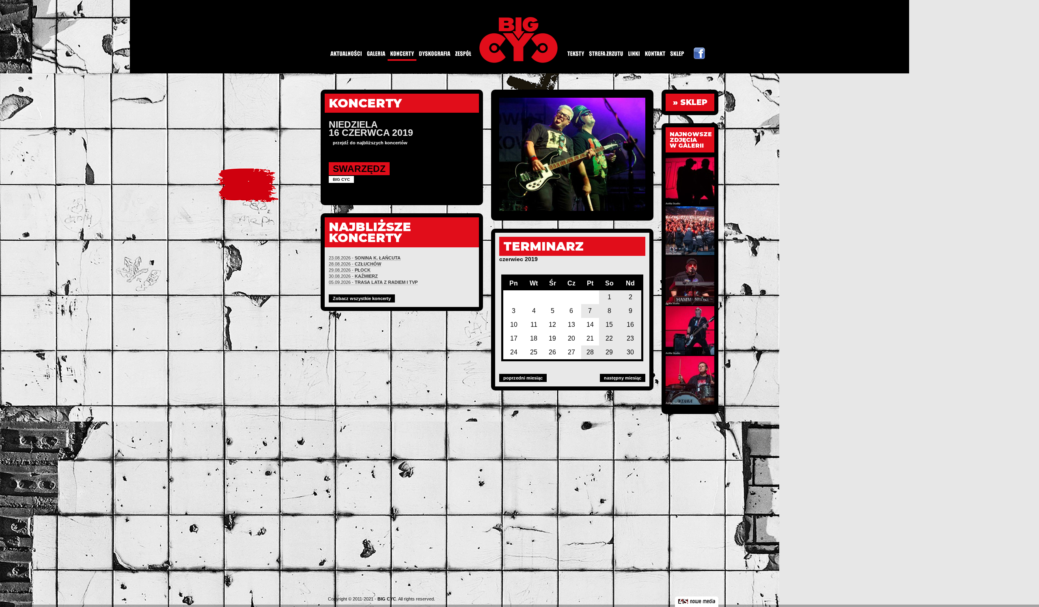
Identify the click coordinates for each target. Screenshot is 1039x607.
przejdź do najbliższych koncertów (370, 142)
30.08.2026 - (353, 276)
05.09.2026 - (373, 282)
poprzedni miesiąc (523, 377)
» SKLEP (690, 102)
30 (630, 352)
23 (630, 338)
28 (590, 352)
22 (609, 338)
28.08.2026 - (355, 264)
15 (609, 324)
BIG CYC (386, 598)
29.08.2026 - (350, 270)
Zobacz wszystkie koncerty (362, 298)
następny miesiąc (622, 377)
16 (630, 324)
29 (609, 352)
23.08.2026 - (365, 257)
